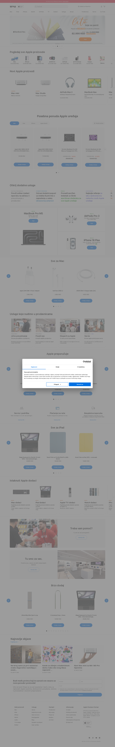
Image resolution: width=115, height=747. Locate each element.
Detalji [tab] (57, 367)
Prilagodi (56, 384)
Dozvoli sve (80, 384)
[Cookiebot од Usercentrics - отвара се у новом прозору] (84, 362)
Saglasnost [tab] (34, 367)
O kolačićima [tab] (80, 367)
